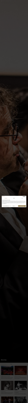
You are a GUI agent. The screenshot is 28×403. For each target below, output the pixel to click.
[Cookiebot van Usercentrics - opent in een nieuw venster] (23, 196)
